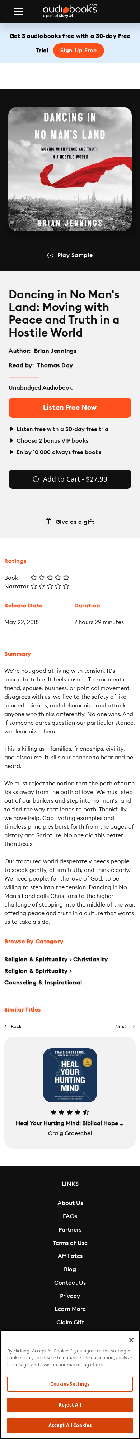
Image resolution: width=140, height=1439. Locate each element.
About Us (70, 1203)
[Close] (131, 1340)
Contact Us (70, 1283)
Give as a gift (75, 522)
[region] (70, 1384)
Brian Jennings (55, 351)
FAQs (70, 1216)
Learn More (70, 1309)
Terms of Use (70, 1243)
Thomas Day (55, 365)
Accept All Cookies (70, 1425)
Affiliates (70, 1256)
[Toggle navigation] (18, 11)
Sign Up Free (78, 50)
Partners (70, 1230)
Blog (70, 1269)
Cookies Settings (69, 1384)
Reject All (70, 1404)
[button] (13, 1026)
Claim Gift (70, 1322)
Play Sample (75, 255)
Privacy (70, 1296)
